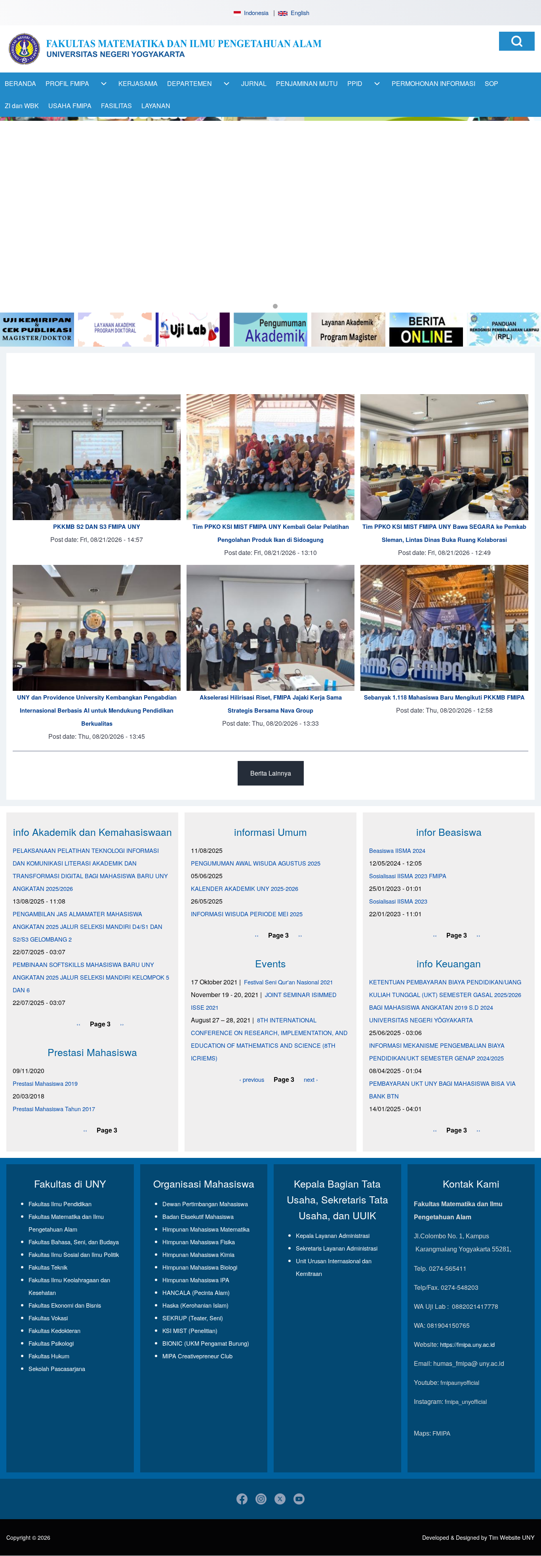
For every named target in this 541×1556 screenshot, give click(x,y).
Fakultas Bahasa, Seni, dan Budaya (74, 1242)
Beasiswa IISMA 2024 (397, 850)
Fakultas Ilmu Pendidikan (60, 1203)
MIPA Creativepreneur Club (197, 1356)
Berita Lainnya (270, 773)
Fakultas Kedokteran (54, 1330)
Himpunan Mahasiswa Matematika (206, 1229)
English (298, 12)
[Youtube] (299, 1499)
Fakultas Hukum (49, 1356)
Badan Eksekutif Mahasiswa (198, 1216)
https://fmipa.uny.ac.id (467, 1344)
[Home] (164, 49)
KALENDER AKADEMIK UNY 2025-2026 (244, 888)
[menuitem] (20, 83)
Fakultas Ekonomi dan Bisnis (65, 1305)
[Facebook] (242, 1499)
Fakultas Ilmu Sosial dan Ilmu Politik (74, 1254)
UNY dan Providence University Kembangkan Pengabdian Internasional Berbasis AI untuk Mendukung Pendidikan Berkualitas (97, 710)
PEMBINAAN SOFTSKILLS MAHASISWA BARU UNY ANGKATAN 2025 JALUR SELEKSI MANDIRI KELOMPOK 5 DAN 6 (91, 977)
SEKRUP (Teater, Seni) (192, 1318)
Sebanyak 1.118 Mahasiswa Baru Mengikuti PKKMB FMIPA (444, 697)
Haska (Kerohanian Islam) (195, 1305)
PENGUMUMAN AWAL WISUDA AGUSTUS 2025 (255, 863)
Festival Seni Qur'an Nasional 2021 (288, 982)
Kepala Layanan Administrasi (333, 1235)
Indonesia (255, 12)
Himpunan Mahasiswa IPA (195, 1280)
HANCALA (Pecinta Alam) (196, 1292)
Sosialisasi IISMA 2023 (398, 901)
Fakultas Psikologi (51, 1343)
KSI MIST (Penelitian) (189, 1330)
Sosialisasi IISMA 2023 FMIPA (407, 875)
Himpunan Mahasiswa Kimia (198, 1254)
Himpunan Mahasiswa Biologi (199, 1267)
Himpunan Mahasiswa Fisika (198, 1242)
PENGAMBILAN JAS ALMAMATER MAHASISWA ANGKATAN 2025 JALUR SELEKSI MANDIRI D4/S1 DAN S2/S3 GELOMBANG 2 (87, 926)
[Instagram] (261, 1499)
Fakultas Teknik (48, 1267)
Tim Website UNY (512, 1537)
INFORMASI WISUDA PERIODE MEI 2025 (247, 914)
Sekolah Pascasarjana (57, 1368)
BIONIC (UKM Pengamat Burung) (205, 1343)
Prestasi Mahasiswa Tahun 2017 (54, 1108)
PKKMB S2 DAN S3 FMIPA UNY (96, 526)
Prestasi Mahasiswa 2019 (45, 1083)
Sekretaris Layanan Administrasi (336, 1248)
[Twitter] (280, 1499)
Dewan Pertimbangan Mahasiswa (205, 1203)
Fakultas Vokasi (48, 1318)
